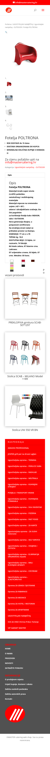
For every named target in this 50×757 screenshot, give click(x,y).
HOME (8, 648)
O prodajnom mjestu (14, 679)
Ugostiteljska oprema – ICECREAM (22, 571)
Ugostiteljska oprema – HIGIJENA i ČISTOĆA (22, 547)
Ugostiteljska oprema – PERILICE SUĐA (24, 466)
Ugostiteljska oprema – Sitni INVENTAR (25, 507)
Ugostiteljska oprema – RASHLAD (22, 472)
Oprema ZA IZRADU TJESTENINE (21, 585)
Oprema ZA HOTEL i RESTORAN (21, 603)
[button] (6, 32)
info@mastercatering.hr (20, 162)
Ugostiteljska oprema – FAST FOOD (23, 519)
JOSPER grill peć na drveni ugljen (22, 454)
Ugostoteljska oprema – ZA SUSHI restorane (22, 532)
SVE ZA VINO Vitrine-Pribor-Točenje (23, 622)
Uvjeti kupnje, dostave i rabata (18, 684)
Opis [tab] (10, 175)
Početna (8, 24)
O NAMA (9, 653)
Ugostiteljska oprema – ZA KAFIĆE (22, 525)
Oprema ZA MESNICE (17, 597)
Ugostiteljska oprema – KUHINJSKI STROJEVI (22, 485)
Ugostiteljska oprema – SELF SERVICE (24, 540)
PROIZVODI (10, 658)
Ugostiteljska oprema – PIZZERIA (22, 513)
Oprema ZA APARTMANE (18, 610)
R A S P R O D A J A (16, 442)
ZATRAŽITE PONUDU (14, 668)
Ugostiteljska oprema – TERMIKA (22, 460)
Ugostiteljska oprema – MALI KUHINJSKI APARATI (20, 563)
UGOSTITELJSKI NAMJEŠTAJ (23, 24)
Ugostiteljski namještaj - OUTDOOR (30, 167)
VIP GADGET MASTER (17, 628)
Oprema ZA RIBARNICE (17, 591)
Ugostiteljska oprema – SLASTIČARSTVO (18, 578)
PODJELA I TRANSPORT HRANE (21, 493)
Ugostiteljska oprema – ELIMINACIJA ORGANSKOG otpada (23, 555)
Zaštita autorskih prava (15, 694)
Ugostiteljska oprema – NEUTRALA (23, 478)
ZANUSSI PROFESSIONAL (18, 448)
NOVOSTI (9, 663)
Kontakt (8, 699)
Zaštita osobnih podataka (16, 689)
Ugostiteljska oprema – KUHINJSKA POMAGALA (23, 500)
